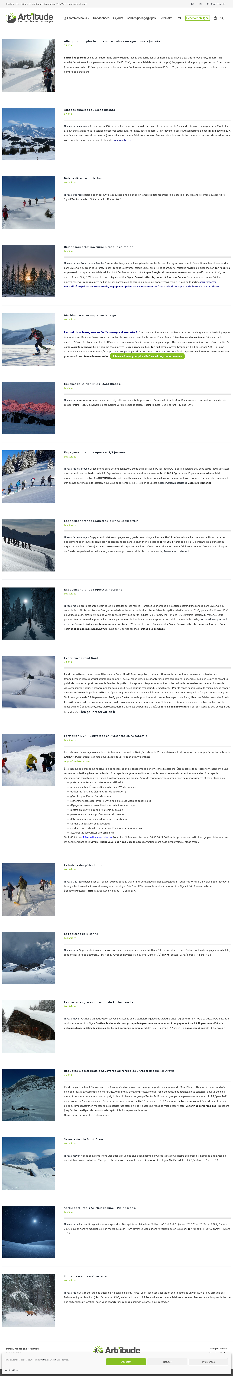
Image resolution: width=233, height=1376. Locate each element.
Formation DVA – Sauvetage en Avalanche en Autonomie (105, 735)
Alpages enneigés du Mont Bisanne (90, 109)
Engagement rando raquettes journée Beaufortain (101, 520)
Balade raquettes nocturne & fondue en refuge (98, 247)
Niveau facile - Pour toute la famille (84, 263)
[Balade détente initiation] (28, 178)
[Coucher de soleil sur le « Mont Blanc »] (28, 384)
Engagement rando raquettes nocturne (93, 589)
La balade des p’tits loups (83, 865)
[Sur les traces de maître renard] (28, 1276)
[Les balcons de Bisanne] (28, 934)
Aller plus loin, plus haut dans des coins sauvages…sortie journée (112, 41)
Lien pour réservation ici (97, 712)
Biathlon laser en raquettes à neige (90, 315)
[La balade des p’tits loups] (28, 865)
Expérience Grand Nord (81, 658)
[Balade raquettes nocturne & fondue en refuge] (28, 247)
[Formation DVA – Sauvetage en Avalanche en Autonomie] (28, 736)
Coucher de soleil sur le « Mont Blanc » (92, 384)
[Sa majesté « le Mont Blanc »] (28, 1139)
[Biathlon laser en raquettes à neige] (28, 315)
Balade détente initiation (83, 178)
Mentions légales (12, 1370)
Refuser (167, 1361)
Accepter (126, 1361)
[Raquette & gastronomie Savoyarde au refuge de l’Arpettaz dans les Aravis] (28, 1071)
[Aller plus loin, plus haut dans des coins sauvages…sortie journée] (28, 41)
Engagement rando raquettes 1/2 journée (95, 452)
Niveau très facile (74, 194)
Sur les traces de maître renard (87, 1276)
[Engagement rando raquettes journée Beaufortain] (28, 521)
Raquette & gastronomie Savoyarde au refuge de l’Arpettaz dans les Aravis (119, 1070)
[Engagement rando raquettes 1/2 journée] (28, 452)
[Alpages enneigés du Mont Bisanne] (28, 110)
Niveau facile (71, 400)
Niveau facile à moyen (76, 125)
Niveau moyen (72, 1018)
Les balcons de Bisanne (81, 933)
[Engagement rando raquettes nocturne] (28, 589)
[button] (221, 18)
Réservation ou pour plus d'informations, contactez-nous (147, 356)
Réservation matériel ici (173, 482)
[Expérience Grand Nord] (28, 658)
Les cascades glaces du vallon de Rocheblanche (98, 1002)
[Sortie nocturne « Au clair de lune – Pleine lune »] (28, 1208)
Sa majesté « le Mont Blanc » (85, 1139)
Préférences (208, 1361)
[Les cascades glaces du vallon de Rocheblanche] (28, 1002)
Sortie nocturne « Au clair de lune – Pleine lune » (100, 1208)
